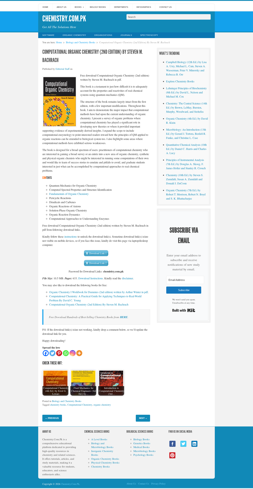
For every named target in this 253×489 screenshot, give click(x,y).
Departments (121, 7)
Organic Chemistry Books (105, 458)
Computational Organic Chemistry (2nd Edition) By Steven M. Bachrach (88, 304)
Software (48, 35)
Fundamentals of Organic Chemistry (69, 194)
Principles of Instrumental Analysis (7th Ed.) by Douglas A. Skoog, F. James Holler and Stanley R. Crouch (186, 164)
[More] (79, 353)
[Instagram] (73, 353)
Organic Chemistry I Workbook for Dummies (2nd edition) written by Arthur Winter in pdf (98, 292)
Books (78, 7)
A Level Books (99, 439)
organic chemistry (102, 404)
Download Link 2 (98, 263)
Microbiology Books (144, 451)
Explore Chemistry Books (180, 81)
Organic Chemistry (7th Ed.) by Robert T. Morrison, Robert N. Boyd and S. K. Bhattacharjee (185, 194)
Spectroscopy (149, 35)
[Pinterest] (59, 353)
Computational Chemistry (79, 404)
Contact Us (165, 7)
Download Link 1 (98, 253)
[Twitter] (52, 353)
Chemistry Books (100, 466)
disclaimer (127, 278)
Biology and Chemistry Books (80, 42)
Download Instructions (90, 278)
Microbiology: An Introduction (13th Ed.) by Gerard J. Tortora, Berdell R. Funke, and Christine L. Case (186, 134)
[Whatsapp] (66, 353)
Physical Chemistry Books (105, 462)
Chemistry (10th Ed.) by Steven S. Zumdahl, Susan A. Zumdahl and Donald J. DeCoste (184, 179)
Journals (126, 35)
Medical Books (141, 447)
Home (45, 7)
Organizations (103, 35)
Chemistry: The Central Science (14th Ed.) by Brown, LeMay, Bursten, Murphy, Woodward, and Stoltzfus (186, 107)
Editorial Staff (62, 68)
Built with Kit (183, 310)
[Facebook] (46, 353)
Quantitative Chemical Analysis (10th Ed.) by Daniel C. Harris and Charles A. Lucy (186, 149)
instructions (70, 236)
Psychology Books (143, 454)
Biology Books (98, 7)
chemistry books (58, 404)
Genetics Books (141, 443)
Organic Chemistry (74, 35)
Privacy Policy (158, 483)
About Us (61, 7)
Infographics (143, 7)
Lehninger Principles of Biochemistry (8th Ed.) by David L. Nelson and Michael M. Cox (186, 92)
